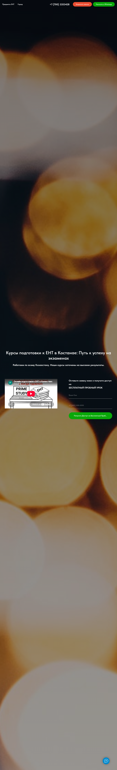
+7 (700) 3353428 (59, 4)
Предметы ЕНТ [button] (8, 4)
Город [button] (20, 4)
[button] (82, 4)
